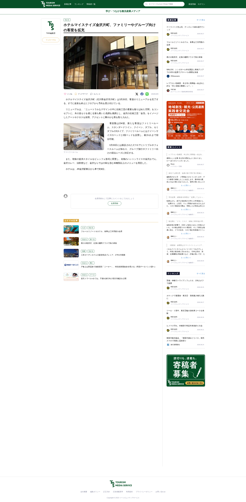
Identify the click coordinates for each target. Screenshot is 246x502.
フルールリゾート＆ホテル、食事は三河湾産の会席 (101, 231)
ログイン (201, 4)
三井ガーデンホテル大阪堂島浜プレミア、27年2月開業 (103, 255)
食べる (92, 239)
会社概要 (83, 492)
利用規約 (129, 492)
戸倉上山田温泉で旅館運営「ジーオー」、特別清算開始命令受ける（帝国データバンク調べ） (118, 267)
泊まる (67, 20)
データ (92, 275)
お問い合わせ (161, 492)
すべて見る (201, 20)
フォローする (51, 40)
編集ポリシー (95, 492)
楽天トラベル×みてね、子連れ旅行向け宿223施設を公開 (103, 278)
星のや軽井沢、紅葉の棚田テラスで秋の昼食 (99, 243)
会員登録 (114, 203)
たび (83, 228)
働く (91, 263)
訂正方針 (106, 492)
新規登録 (192, 4)
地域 (83, 251)
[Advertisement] (111, 180)
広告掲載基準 (118, 492)
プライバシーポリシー (144, 492)
